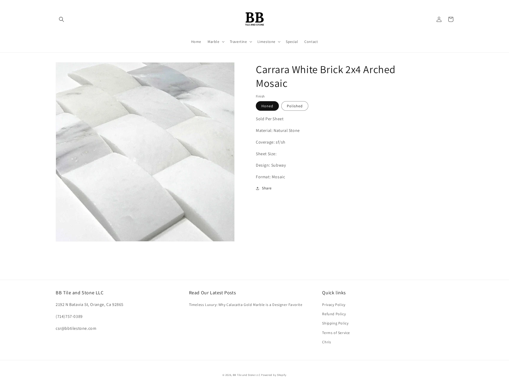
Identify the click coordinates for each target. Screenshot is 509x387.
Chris (326, 342)
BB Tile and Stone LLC (247, 375)
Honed (267, 106)
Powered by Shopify (274, 375)
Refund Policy (334, 314)
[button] (61, 19)
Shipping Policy (335, 323)
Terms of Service (336, 332)
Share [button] (267, 188)
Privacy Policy (333, 304)
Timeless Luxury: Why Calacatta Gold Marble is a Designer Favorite (245, 304)
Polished (295, 106)
